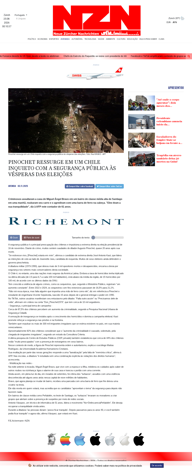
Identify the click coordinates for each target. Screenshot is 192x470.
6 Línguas (21, 18)
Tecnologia (90, 39)
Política (32, 39)
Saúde (101, 39)
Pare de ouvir (32, 237)
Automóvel (77, 39)
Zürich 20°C (174, 18)
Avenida (65, 39)
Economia (42, 39)
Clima (161, 39)
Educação (132, 39)
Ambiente (110, 39)
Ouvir (15, 237)
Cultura (121, 39)
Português (20, 15)
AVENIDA (12, 185)
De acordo (157, 465)
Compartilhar (80, 186)
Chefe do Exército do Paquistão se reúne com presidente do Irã (71, 56)
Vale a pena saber (148, 39)
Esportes (54, 39)
